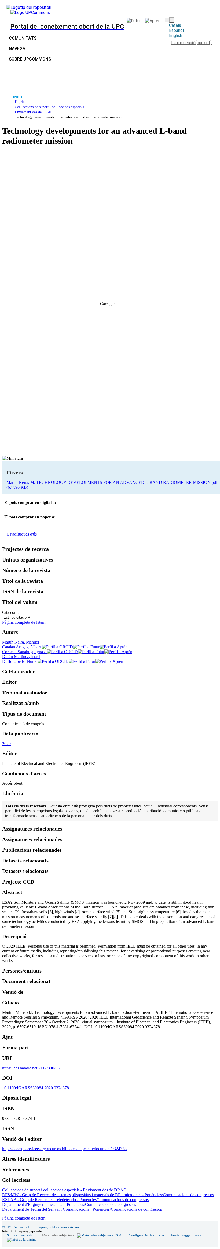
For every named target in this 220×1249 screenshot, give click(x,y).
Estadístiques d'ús (22, 534)
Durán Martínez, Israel (21, 656)
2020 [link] (6, 743)
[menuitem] (18, 48)
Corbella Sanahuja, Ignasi (24, 651)
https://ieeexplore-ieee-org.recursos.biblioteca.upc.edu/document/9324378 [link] (64, 1148)
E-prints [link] (21, 101)
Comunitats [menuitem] (22, 38)
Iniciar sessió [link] (191, 42)
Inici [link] (17, 97)
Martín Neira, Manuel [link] (20, 642)
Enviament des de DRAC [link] (34, 112)
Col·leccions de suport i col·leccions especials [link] (49, 107)
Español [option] (176, 30)
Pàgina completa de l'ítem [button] (23, 622)
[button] (167, 20)
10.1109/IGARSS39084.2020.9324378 (35, 1088)
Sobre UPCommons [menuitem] (30, 59)
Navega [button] (17, 48)
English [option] (175, 35)
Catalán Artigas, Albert (22, 647)
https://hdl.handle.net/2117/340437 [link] (31, 1068)
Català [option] (175, 25)
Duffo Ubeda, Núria (20, 661)
